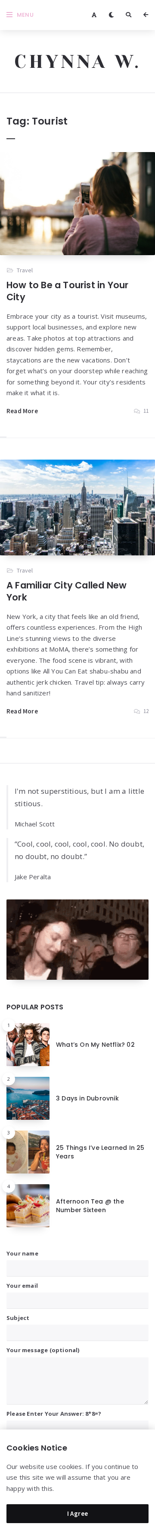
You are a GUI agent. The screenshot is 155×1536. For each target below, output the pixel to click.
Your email (22, 1285)
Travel (25, 270)
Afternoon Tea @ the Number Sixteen (90, 1205)
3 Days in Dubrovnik (87, 1098)
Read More (22, 411)
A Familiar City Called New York (66, 591)
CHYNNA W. (77, 61)
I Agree (77, 1513)
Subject (17, 1318)
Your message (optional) (43, 1350)
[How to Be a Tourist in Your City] (77, 203)
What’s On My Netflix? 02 (95, 1044)
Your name (22, 1253)
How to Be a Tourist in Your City (67, 291)
